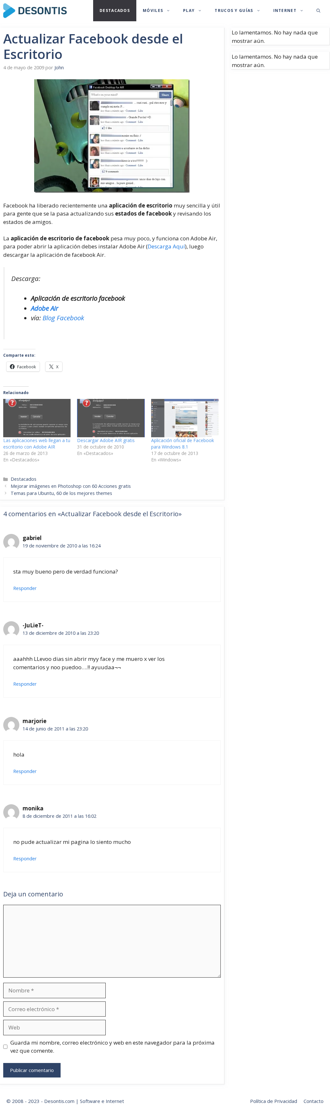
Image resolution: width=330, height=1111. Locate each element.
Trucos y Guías (234, 10)
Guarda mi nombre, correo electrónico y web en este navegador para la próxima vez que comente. (112, 1047)
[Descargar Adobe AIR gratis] (110, 418)
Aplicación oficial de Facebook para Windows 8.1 (182, 443)
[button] (318, 10)
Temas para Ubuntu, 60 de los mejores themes (61, 493)
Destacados (115, 10)
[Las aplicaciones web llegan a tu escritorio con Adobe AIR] (37, 418)
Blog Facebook (63, 317)
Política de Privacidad (273, 1101)
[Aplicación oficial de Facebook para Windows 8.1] (184, 418)
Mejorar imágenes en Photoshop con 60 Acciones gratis (71, 486)
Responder (25, 588)
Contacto (314, 1101)
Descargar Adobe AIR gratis (106, 440)
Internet (284, 10)
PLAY (189, 10)
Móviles (153, 10)
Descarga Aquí (166, 246)
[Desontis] (35, 10)
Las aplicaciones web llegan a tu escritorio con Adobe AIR (36, 443)
